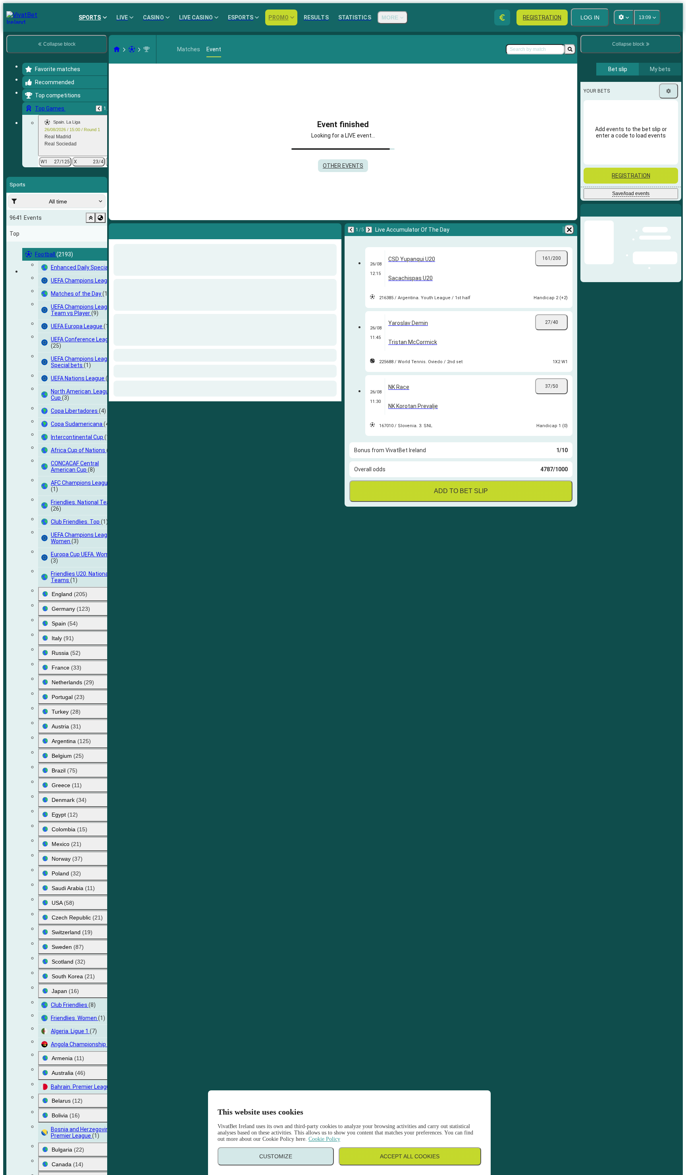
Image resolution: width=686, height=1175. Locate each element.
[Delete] (333, 229)
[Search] (570, 49)
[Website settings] (624, 17)
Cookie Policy (324, 1139)
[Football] (132, 49)
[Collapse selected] (90, 218)
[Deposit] (502, 17)
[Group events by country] (100, 218)
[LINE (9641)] (116, 49)
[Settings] (668, 91)
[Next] (136, 229)
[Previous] (99, 108)
